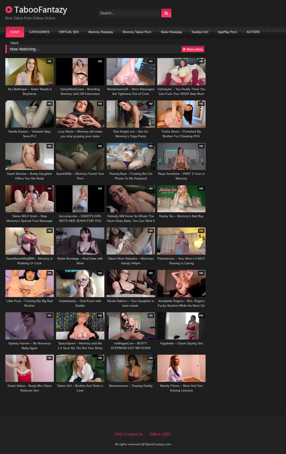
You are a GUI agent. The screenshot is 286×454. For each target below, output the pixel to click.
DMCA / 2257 (160, 434)
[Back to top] (272, 440)
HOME (15, 32)
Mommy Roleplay (100, 32)
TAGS (14, 43)
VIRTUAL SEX (69, 32)
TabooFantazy (39, 9)
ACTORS (253, 32)
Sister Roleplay (171, 32)
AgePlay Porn (227, 32)
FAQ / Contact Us (129, 434)
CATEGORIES (39, 32)
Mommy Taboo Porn (137, 32)
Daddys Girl (200, 32)
